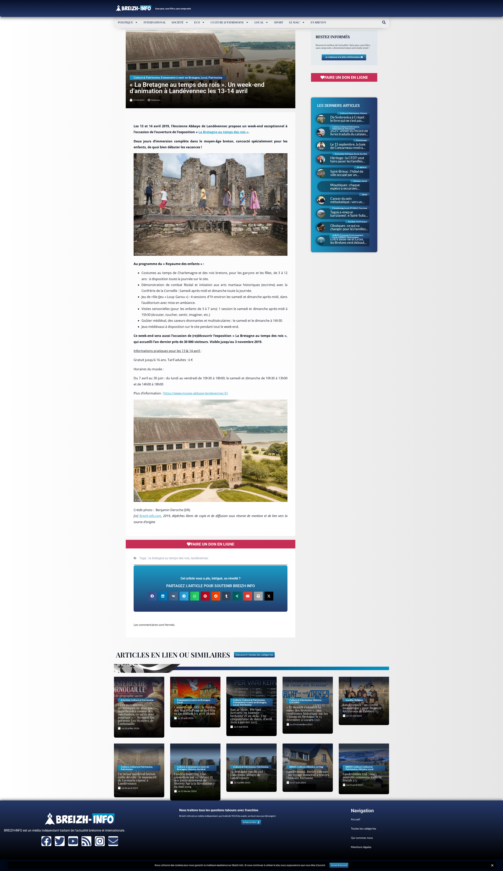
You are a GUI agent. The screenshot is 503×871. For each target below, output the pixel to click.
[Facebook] (46, 841)
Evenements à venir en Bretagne (180, 77)
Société (178, 22)
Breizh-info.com (150, 516)
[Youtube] (73, 841)
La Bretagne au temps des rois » (223, 132)
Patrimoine (215, 77)
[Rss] (86, 841)
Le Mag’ (294, 22)
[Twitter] (60, 841)
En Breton (318, 22)
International (155, 22)
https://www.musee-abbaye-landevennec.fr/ (195, 393)
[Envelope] (113, 841)
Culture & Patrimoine (227, 22)
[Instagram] (100, 841)
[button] (384, 22)
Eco (197, 22)
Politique (125, 22)
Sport (278, 22)
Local (258, 22)
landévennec (199, 558)
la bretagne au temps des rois (169, 558)
